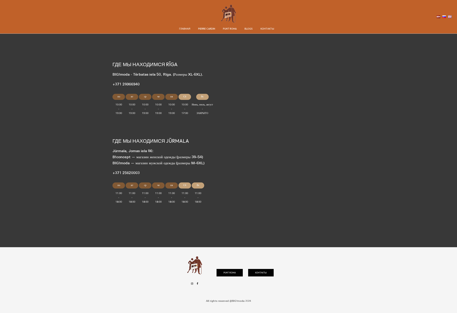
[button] (230, 272)
